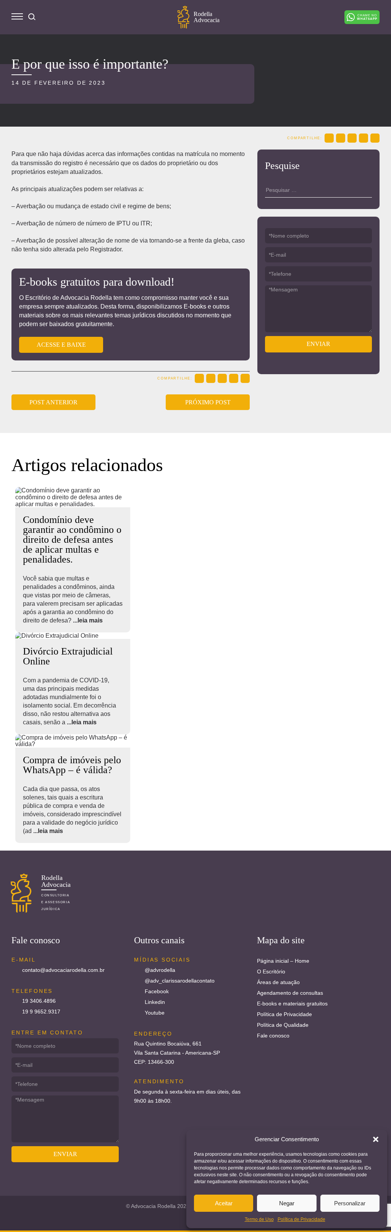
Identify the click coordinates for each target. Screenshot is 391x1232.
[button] (376, 1139)
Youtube (155, 1013)
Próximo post (208, 402)
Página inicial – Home (283, 961)
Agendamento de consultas (290, 993)
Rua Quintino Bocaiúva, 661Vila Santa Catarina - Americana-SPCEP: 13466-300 (177, 1053)
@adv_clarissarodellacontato (180, 981)
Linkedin (155, 1002)
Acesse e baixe (61, 344)
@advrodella (160, 970)
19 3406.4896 (39, 1001)
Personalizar (349, 1203)
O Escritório (271, 971)
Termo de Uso (259, 1219)
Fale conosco (273, 1036)
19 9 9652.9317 (41, 1011)
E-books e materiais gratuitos (292, 1003)
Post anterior (53, 402)
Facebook (157, 991)
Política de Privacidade (301, 1219)
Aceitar (224, 1203)
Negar (286, 1203)
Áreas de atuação (278, 982)
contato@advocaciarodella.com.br (63, 970)
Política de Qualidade (283, 1025)
